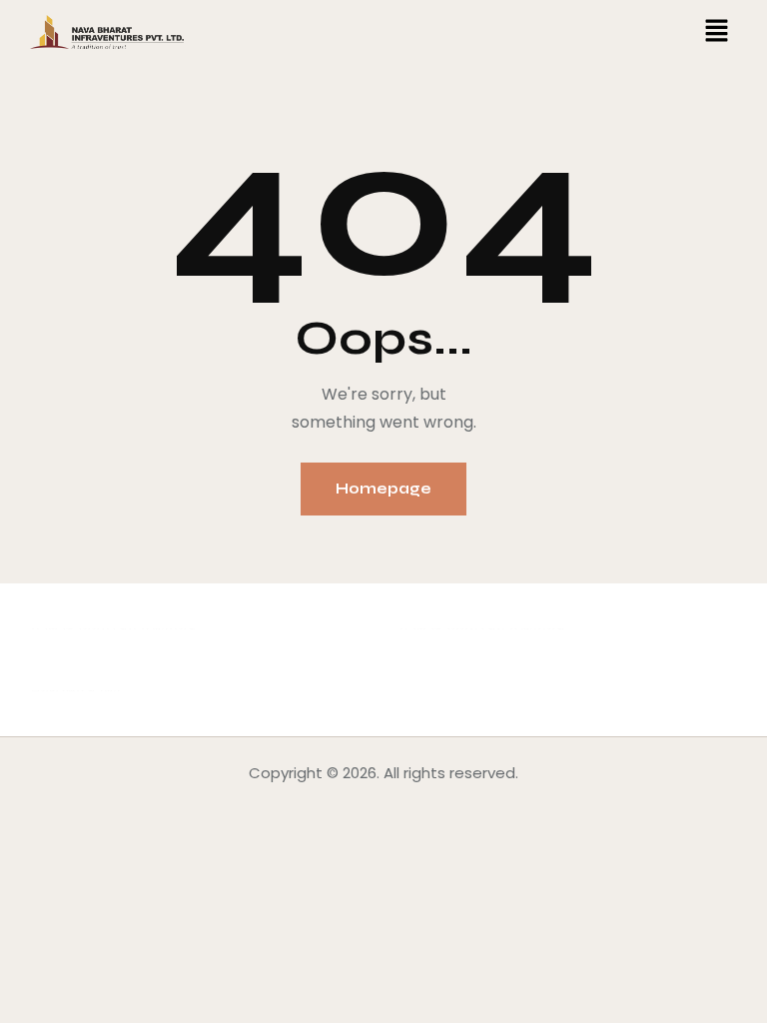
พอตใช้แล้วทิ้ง (75, 690)
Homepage (383, 489)
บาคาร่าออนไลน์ (83, 628)
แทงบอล (168, 628)
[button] (717, 32)
